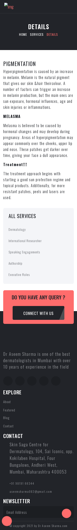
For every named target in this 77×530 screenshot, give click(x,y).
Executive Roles (19, 274)
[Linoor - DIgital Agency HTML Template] (8, 6)
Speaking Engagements (24, 252)
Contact (8, 426)
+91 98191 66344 (22, 483)
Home (23, 34)
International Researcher (25, 240)
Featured (9, 410)
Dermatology (17, 229)
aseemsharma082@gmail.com (31, 491)
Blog (6, 417)
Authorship (15, 263)
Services (37, 34)
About (7, 401)
